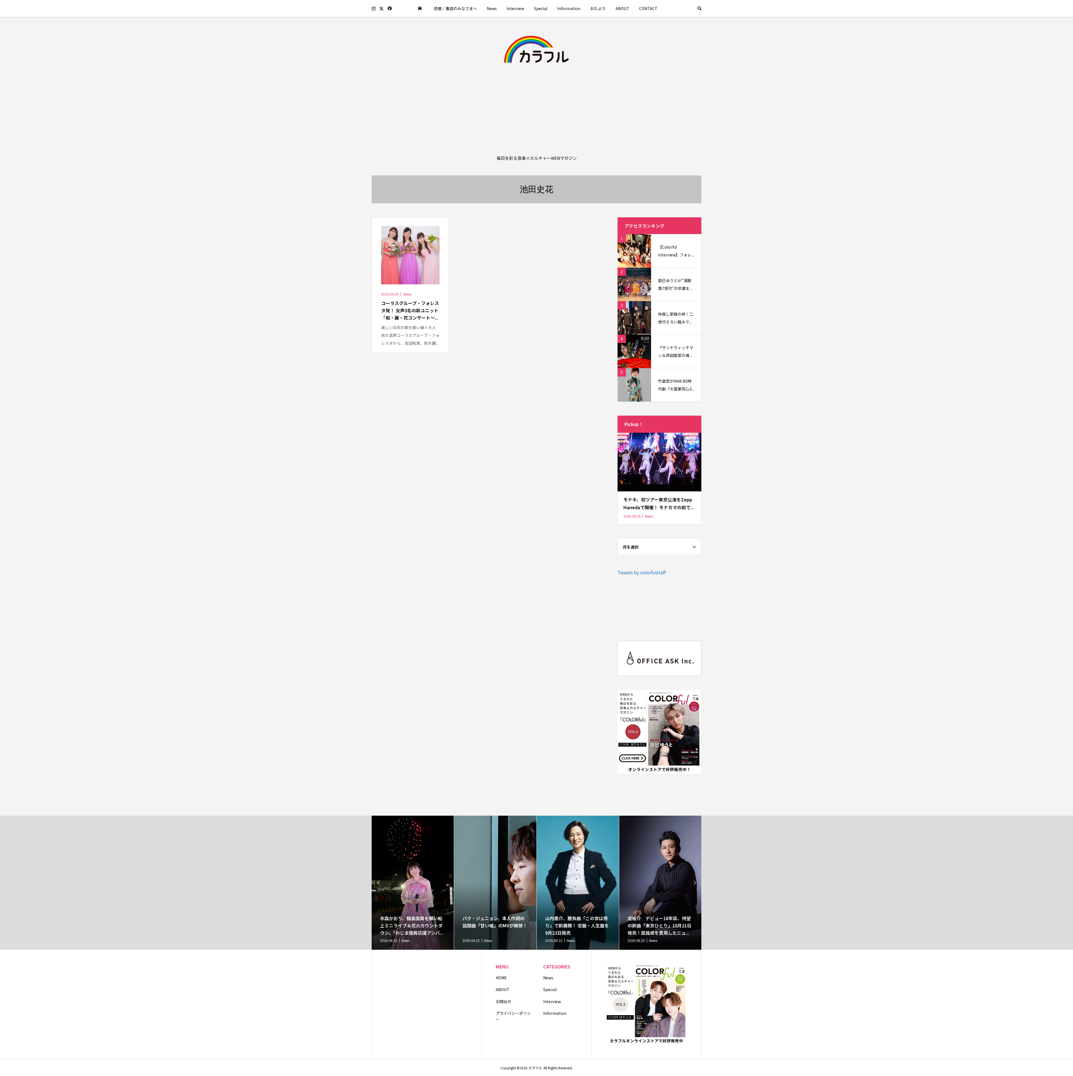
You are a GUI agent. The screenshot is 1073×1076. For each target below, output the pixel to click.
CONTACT (648, 8)
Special (540, 8)
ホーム (420, 8)
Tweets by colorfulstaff (642, 572)
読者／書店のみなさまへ (455, 8)
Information (568, 8)
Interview (515, 8)
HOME (501, 977)
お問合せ (503, 1001)
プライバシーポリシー (513, 1016)
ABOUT (622, 8)
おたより (598, 8)
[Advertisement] (536, 109)
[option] (413, 883)
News (492, 8)
